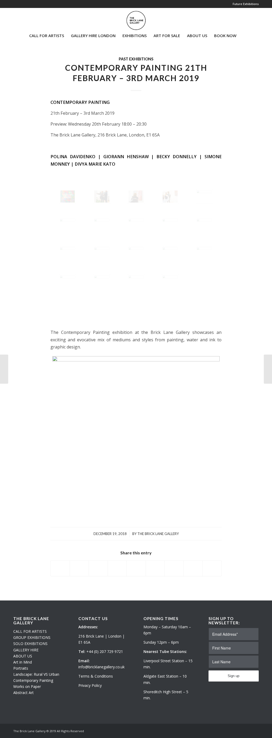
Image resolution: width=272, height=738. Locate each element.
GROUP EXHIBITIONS (31, 637)
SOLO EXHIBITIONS (30, 643)
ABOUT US (22, 656)
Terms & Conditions (95, 676)
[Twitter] (15, 18)
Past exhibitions (136, 59)
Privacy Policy (90, 685)
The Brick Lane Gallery (158, 534)
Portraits (20, 668)
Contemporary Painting (33, 680)
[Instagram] (23, 18)
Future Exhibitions (246, 4)
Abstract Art (23, 692)
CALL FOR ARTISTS (30, 631)
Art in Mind (22, 662)
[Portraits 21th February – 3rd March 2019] (4, 369)
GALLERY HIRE (26, 649)
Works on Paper (27, 686)
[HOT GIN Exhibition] (268, 369)
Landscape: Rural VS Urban (36, 674)
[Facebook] (31, 18)
